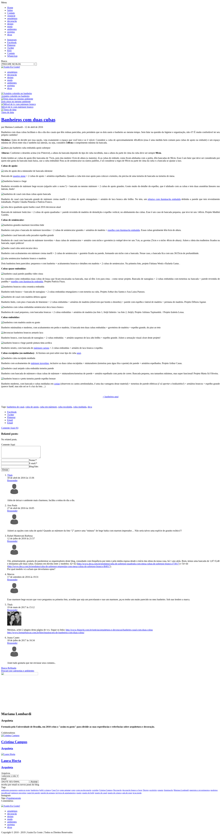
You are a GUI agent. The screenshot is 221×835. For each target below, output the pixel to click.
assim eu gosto (24, 790)
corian (57, 383)
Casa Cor (55, 790)
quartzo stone (19, 176)
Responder (12, 480)
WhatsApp (12, 56)
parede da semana (48, 793)
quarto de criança (115, 793)
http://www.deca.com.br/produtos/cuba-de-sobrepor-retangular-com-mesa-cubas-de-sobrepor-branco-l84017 (59, 566)
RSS (9, 50)
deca (90, 407)
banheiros (35, 790)
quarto (79, 793)
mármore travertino (40, 363)
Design (146, 790)
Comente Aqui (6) (9, 428)
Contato (11, 13)
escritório (153, 790)
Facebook (12, 42)
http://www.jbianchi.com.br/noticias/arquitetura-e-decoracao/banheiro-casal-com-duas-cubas (109, 630)
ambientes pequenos (9, 790)
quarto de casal (101, 793)
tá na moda (137, 793)
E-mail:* (33, 463)
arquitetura (12, 18)
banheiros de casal (15, 407)
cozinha (95, 790)
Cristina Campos (106, 790)
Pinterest (11, 45)
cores (73, 790)
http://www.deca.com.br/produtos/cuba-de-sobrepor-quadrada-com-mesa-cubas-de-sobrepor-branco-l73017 (128, 563)
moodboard (6, 793)
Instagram (12, 39)
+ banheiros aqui (110, 396)
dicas (9, 34)
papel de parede (33, 793)
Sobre (10, 10)
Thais (9, 475)
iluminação (168, 790)
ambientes (12, 29)
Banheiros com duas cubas (28, 119)
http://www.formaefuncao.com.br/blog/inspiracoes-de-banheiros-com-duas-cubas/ (45, 632)
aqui (79, 353)
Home (10, 7)
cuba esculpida (65, 407)
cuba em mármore (48, 407)
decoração (12, 21)
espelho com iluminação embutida (124, 230)
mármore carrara (41, 348)
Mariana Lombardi (181, 790)
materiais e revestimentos (199, 790)
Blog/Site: (33, 466)
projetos (11, 32)
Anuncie (11, 15)
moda (9, 26)
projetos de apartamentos (65, 793)
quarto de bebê (88, 793)
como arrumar (65, 790)
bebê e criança (45, 790)
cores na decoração (83, 790)
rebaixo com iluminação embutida (164, 199)
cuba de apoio (32, 407)
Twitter (10, 48)
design (10, 24)
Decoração (117, 790)
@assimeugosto (13, 798)
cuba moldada (79, 407)
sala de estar (127, 793)
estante (160, 790)
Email (10, 420)
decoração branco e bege (132, 790)
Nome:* (33, 460)
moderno (214, 790)
